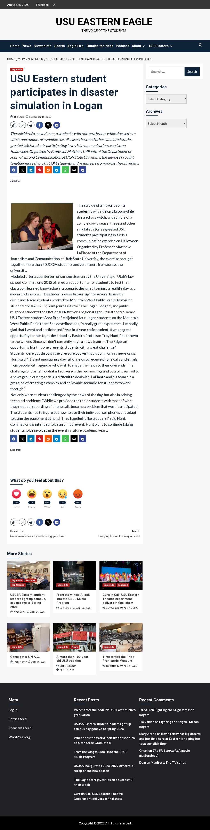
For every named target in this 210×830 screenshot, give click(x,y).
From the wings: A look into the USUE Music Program (73, 599)
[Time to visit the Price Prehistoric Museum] (121, 637)
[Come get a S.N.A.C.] (28, 637)
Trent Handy (20, 662)
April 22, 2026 (83, 608)
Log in (13, 710)
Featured (30, 580)
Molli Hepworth (68, 666)
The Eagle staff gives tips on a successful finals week (103, 782)
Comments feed (20, 728)
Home (14, 46)
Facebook (42, 4)
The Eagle (19, 116)
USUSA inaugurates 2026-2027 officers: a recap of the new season (104, 768)
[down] (143, 46)
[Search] (200, 44)
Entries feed (18, 719)
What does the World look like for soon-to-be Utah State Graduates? (105, 740)
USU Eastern (159, 46)
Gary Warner (112, 608)
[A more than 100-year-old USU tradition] (74, 637)
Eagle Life (75, 46)
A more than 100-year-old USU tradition (72, 659)
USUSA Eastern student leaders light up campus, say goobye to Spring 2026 (28, 601)
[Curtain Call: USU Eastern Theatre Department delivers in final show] (121, 575)
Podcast (122, 46)
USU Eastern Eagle (104, 22)
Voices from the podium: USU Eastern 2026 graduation (105, 712)
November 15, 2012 (40, 116)
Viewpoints (42, 46)
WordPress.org (19, 737)
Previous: (37, 533)
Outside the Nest (100, 46)
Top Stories (17, 585)
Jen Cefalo (66, 608)
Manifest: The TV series (168, 762)
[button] (13, 124)
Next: (119, 533)
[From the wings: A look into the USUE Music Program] (74, 575)
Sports (59, 46)
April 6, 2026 (130, 666)
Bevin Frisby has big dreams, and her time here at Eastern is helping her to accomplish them (170, 738)
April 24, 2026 (37, 612)
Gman (143, 750)
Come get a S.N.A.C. (25, 657)
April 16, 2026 (131, 608)
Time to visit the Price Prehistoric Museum (118, 659)
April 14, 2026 (67, 669)
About (136, 46)
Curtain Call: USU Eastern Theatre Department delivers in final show (121, 599)
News (27, 46)
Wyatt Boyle (20, 612)
